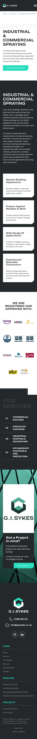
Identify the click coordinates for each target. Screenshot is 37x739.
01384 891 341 (21, 619)
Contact (6, 671)
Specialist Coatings (16, 427)
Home (5, 14)
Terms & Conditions (18, 732)
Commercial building (10, 688)
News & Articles (9, 668)
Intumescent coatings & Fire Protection (17, 452)
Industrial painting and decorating (15, 692)
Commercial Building (17, 418)
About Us (6, 656)
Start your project (14, 68)
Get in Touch (7, 712)
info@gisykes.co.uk (21, 625)
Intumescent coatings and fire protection (18, 696)
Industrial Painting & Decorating (17, 439)
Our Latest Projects (10, 709)
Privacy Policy (18, 728)
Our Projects (8, 660)
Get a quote (23, 565)
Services (13, 14)
